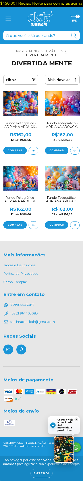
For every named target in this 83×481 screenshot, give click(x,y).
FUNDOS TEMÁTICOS (46, 51)
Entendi (41, 473)
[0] (73, 20)
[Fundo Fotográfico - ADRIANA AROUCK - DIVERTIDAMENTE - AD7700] (33, 225)
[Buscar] (74, 35)
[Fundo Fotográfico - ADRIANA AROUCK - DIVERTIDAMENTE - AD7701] (75, 151)
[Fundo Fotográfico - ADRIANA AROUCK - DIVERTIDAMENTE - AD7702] (33, 151)
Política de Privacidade (20, 274)
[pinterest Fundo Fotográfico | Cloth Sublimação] (21, 349)
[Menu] (8, 18)
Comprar (15, 150)
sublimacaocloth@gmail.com (32, 322)
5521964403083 (22, 305)
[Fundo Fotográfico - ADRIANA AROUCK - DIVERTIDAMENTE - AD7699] (75, 225)
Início (20, 51)
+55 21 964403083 (24, 313)
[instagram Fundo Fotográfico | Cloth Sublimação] (8, 349)
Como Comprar (15, 282)
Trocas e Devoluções (19, 265)
